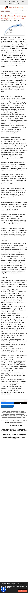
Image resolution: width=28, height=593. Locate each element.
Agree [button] (22, 590)
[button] (3, 589)
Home (2, 11)
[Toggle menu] (26, 7)
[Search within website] (1, 7)
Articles (8, 11)
